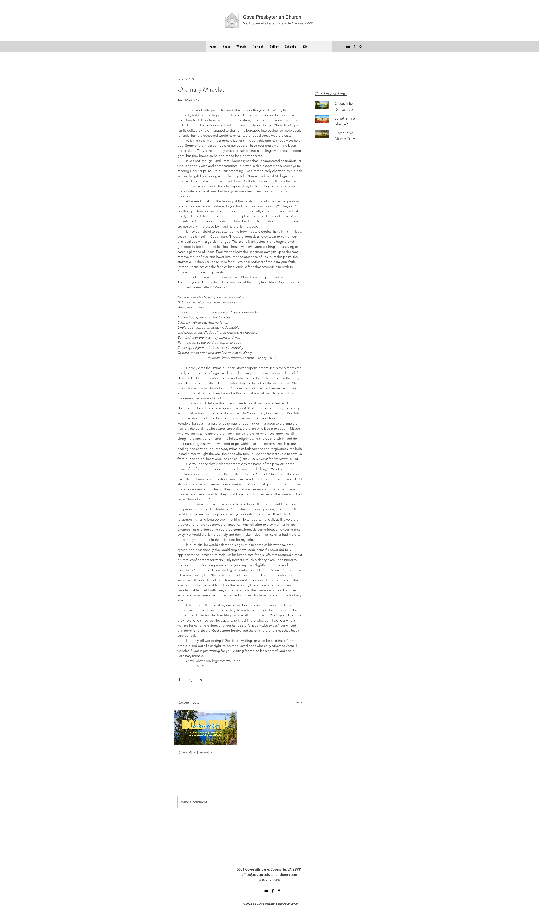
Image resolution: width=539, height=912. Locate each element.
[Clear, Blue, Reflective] (205, 727)
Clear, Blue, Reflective (195, 752)
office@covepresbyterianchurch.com (269, 874)
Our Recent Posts (331, 93)
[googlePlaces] (360, 47)
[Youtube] (348, 47)
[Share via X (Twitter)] (190, 680)
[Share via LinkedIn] (200, 680)
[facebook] (354, 47)
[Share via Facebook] (179, 680)
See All (298, 702)
